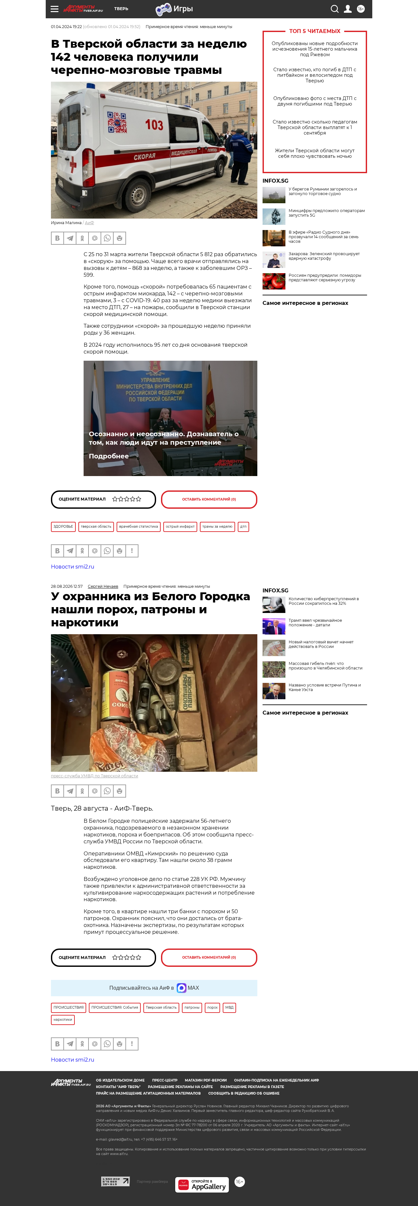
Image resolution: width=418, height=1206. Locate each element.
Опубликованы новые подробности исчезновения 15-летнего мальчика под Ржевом (315, 49)
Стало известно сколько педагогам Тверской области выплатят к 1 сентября (315, 127)
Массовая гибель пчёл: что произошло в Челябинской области (325, 665)
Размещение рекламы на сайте (180, 1087)
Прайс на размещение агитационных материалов (148, 1093)
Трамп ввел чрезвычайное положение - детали (315, 622)
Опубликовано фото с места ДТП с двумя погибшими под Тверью (315, 101)
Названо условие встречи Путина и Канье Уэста (325, 687)
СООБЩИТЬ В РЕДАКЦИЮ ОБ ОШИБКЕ (244, 1093)
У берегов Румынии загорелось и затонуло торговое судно (323, 191)
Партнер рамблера (152, 1181)
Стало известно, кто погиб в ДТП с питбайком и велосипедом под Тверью (314, 75)
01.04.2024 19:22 (66, 26)
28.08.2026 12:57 (67, 586)
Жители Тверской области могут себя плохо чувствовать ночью (315, 153)
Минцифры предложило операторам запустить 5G (327, 213)
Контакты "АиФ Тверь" (118, 1087)
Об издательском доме (120, 1080)
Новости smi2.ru (72, 567)
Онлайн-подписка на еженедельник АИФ (276, 1080)
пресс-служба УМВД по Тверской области (94, 775)
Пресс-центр (164, 1080)
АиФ (89, 222)
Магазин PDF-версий (206, 1080)
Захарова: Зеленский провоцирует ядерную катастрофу (324, 256)
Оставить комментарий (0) (209, 499)
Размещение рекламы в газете (252, 1087)
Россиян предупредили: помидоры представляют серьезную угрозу (325, 277)
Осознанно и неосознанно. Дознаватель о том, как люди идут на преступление (164, 438)
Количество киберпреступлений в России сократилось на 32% (324, 601)
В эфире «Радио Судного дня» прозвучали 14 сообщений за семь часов (324, 237)
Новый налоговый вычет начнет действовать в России (321, 644)
